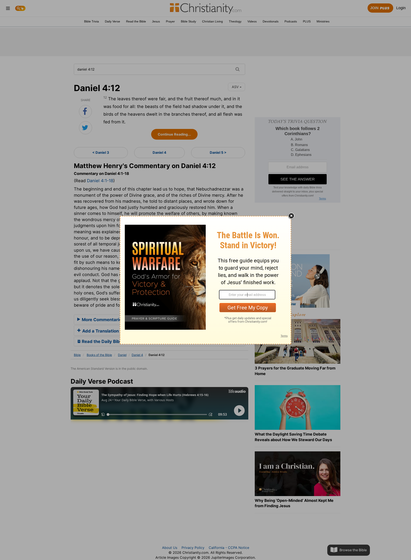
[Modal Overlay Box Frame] (205, 280)
